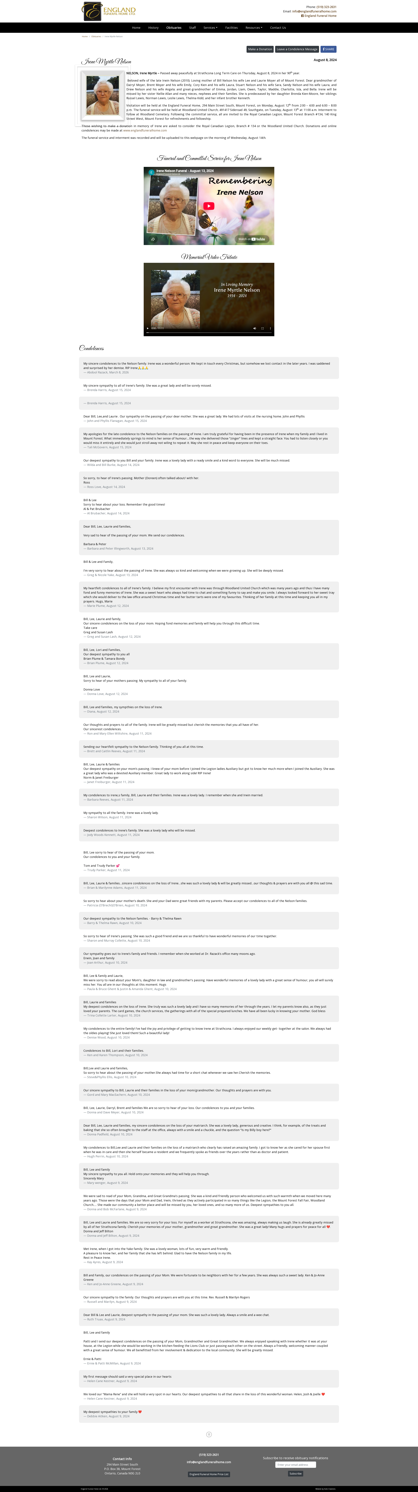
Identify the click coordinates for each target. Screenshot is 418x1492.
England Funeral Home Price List (209, 1474)
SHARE (329, 49)
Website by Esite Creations (325, 1489)
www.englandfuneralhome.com (145, 130)
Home (136, 28)
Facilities (231, 28)
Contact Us (278, 28)
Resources (253, 28)
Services (209, 28)
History (153, 28)
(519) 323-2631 (327, 7)
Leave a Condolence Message (297, 49)
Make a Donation (260, 49)
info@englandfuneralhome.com (314, 11)
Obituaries (173, 28)
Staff (192, 28)
